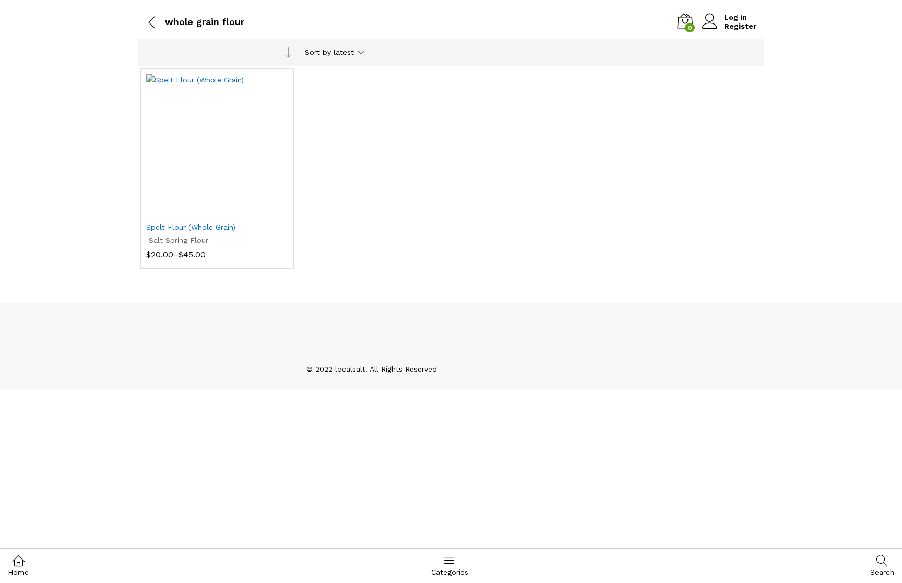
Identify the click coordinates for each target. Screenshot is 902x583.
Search (882, 572)
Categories (449, 572)
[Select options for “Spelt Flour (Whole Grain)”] (205, 210)
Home (18, 572)
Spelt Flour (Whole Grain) (190, 227)
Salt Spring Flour (178, 240)
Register (740, 26)
